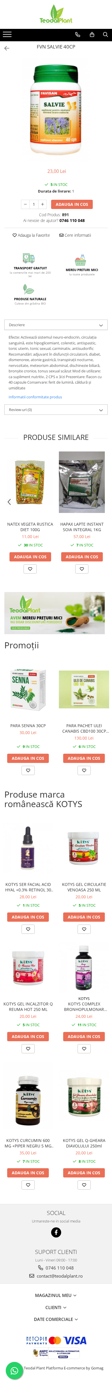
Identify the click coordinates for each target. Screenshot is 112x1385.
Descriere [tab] (17, 324)
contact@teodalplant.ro (59, 1276)
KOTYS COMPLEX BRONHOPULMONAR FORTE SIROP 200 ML (84, 1006)
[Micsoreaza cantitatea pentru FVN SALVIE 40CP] (25, 204)
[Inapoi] (4, 48)
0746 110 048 (59, 1268)
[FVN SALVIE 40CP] (56, 110)
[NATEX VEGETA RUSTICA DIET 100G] (30, 482)
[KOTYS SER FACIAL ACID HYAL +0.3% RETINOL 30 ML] (28, 848)
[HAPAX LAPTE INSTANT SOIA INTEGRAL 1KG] (82, 482)
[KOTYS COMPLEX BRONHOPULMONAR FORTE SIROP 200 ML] (84, 967)
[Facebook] (56, 1232)
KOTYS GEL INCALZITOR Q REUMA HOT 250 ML (28, 1006)
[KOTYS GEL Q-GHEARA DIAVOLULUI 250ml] (84, 1095)
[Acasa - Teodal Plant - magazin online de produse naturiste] (56, 14)
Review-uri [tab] (20, 409)
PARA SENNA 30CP (28, 725)
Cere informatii (77, 235)
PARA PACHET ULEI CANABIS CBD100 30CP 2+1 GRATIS (84, 728)
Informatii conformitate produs (35, 397)
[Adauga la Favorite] (30, 569)
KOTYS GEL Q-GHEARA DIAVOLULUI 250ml (84, 1143)
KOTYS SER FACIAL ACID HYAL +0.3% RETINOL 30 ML (28, 887)
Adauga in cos (72, 204)
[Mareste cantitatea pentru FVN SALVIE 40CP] (42, 204)
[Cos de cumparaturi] (92, 34)
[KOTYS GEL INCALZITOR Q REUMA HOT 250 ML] (28, 967)
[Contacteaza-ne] (77, 34)
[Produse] (8, 36)
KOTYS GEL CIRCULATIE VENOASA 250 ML (84, 887)
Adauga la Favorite (33, 235)
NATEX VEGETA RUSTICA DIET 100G (30, 526)
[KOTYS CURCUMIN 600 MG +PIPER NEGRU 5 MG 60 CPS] (28, 1096)
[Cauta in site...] (105, 34)
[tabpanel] (56, 110)
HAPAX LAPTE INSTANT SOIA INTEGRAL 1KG (82, 526)
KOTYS (84, 998)
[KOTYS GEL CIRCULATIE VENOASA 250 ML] (84, 848)
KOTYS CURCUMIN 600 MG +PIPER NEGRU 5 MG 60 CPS (28, 1143)
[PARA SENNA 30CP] (28, 689)
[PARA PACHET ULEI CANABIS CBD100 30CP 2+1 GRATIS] (84, 689)
